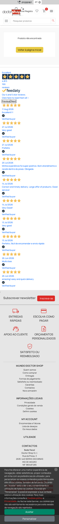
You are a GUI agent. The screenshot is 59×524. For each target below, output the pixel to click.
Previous (6, 101)
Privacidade (10, 501)
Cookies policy (35, 498)
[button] (40, 2)
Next (13, 101)
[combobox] (36, 2)
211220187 (26, 2)
